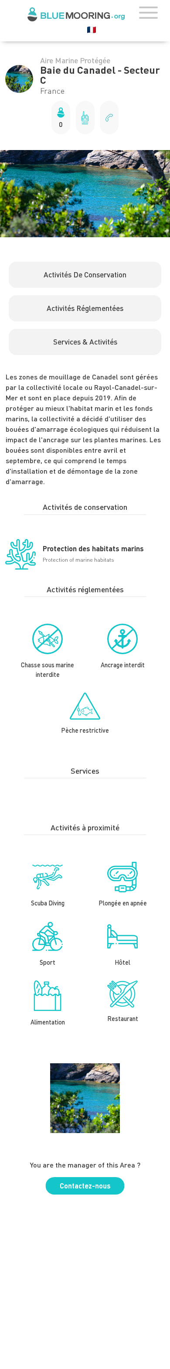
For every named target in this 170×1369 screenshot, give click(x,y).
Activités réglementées (85, 308)
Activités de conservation (85, 274)
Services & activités (85, 341)
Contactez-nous (85, 1185)
